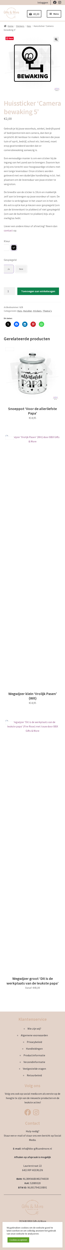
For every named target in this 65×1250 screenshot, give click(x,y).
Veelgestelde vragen (34, 1068)
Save (11, 38)
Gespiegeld (10, 259)
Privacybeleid (34, 1042)
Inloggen (43, 2)
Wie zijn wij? (34, 1028)
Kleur (7, 241)
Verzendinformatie (34, 1062)
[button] (56, 39)
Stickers (20, 26)
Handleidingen (34, 1048)
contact (8, 230)
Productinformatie (34, 1055)
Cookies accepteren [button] (18, 1239)
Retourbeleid (34, 1075)
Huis (29, 26)
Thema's (47, 310)
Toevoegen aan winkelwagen (38, 291)
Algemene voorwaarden (34, 1035)
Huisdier (27, 310)
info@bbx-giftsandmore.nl (37, 1148)
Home (11, 26)
